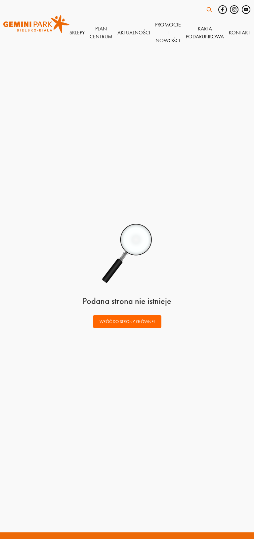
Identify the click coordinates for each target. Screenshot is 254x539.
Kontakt (239, 32)
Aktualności (133, 32)
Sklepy (77, 32)
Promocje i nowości (168, 32)
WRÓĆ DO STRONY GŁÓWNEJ (127, 321)
